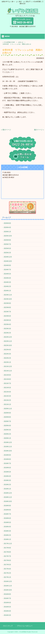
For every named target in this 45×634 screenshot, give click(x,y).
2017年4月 (7, 569)
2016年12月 (8, 581)
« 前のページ (6, 130)
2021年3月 (7, 396)
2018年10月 (8, 501)
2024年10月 (8, 261)
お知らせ (20, 42)
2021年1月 (7, 404)
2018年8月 (7, 510)
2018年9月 (7, 506)
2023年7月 (7, 312)
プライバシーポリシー (25, 626)
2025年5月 (7, 248)
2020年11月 (8, 409)
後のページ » (39, 130)
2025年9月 (7, 240)
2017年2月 (7, 573)
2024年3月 (7, 282)
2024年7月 (7, 269)
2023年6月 (7, 316)
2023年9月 (7, 303)
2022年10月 (8, 345)
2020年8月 (7, 417)
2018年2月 (7, 535)
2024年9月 (7, 265)
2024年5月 (7, 274)
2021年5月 (7, 387)
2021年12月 (8, 366)
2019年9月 (7, 455)
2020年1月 (7, 438)
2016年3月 (7, 615)
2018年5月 (7, 522)
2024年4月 (7, 278)
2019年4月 (7, 476)
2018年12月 (8, 493)
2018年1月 (7, 539)
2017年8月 (7, 552)
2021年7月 (7, 383)
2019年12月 (8, 442)
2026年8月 (7, 223)
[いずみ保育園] (23, 16)
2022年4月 (7, 350)
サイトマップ (8, 626)
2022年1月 (7, 362)
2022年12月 (8, 337)
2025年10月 (8, 236)
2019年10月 (8, 451)
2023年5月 (7, 320)
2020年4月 (7, 425)
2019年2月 (7, 484)
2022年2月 (7, 358)
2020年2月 (7, 434)
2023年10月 (8, 299)
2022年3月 (7, 354)
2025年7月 (7, 244)
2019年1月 (7, 489)
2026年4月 (7, 227)
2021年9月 (7, 375)
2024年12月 (8, 257)
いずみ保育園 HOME (9, 42)
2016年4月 (7, 611)
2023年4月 (7, 324)
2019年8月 (7, 459)
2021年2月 (7, 400)
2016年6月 (7, 602)
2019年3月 (7, 480)
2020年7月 (7, 421)
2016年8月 (7, 594)
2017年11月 (8, 543)
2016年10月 (8, 590)
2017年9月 (7, 548)
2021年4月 (7, 392)
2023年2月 (7, 333)
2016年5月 (7, 607)
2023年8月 (7, 307)
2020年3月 (7, 430)
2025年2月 (7, 253)
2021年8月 (7, 379)
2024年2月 (7, 286)
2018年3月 (7, 531)
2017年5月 (7, 565)
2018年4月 (7, 527)
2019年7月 (7, 463)
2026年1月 (7, 232)
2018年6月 (7, 518)
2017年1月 (7, 577)
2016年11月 (8, 586)
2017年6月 (7, 560)
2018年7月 (7, 514)
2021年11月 (8, 371)
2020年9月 (7, 413)
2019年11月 (8, 447)
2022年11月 (8, 341)
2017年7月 (7, 556)
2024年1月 (7, 291)
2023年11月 (8, 295)
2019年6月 (7, 468)
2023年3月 (7, 328)
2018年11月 (8, 497)
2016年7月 (7, 598)
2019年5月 (7, 472)
